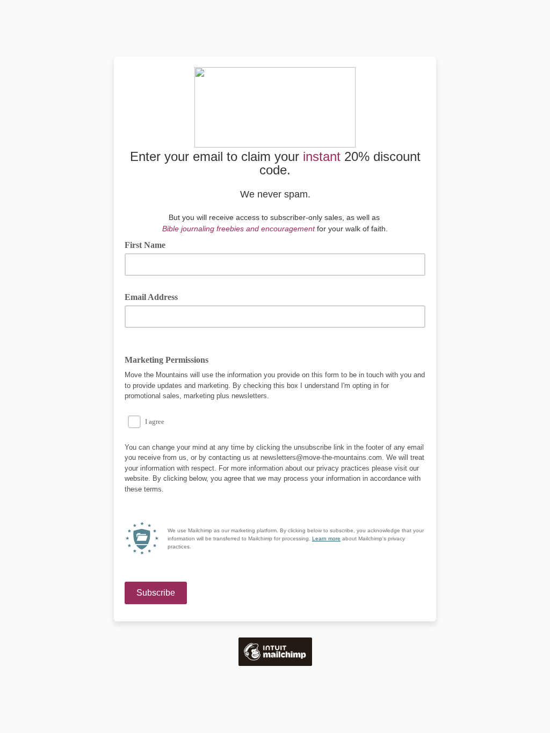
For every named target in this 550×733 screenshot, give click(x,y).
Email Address (155, 296)
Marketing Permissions (166, 359)
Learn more (326, 538)
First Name (145, 245)
